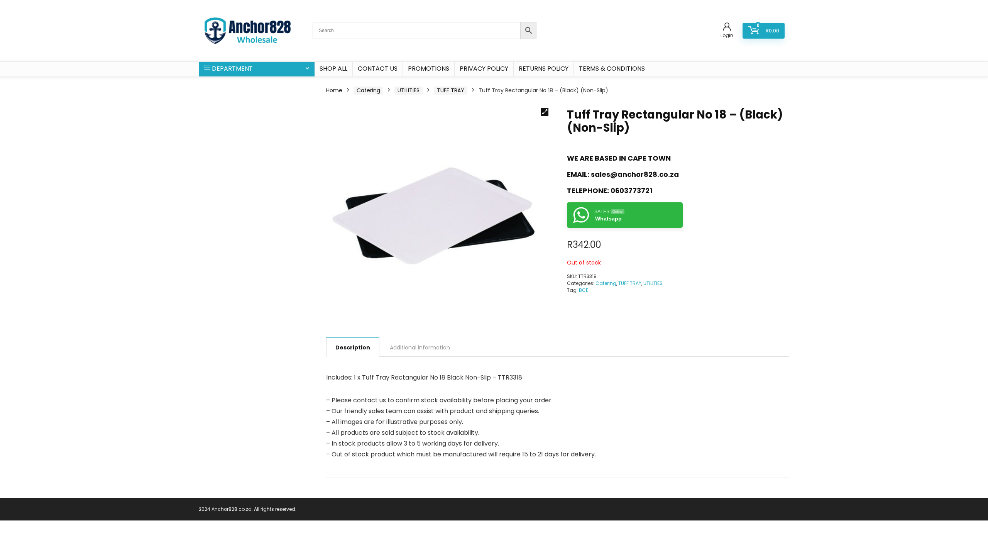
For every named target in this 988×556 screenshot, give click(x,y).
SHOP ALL (333, 68)
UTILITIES (409, 90)
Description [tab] (352, 347)
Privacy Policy (484, 68)
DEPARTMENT (232, 68)
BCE (583, 290)
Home (334, 90)
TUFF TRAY (450, 90)
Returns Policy (543, 68)
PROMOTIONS (428, 68)
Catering (368, 90)
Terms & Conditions (612, 68)
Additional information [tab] (420, 347)
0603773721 (631, 190)
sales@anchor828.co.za (635, 174)
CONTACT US (378, 68)
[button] (544, 112)
